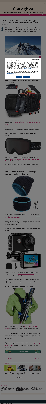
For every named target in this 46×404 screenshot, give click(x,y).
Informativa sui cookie (27, 68)
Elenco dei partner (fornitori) (11, 73)
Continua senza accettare (36, 59)
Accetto (26, 76)
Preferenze (19, 76)
